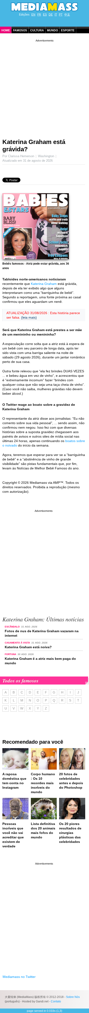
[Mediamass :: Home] (44, 6)
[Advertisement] (44, 87)
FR (39, 14)
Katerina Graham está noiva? (28, 647)
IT (56, 14)
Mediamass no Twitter (19, 977)
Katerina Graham (44, 284)
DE (51, 14)
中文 (67, 14)
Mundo (52, 30)
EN (33, 14)
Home (5, 30)
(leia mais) (29, 317)
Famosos (20, 30)
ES (45, 14)
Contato (56, 1001)
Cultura (37, 30)
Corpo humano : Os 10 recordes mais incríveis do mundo (43, 783)
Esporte (68, 30)
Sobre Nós (73, 997)
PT (60, 14)
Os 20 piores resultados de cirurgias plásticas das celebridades (70, 833)
